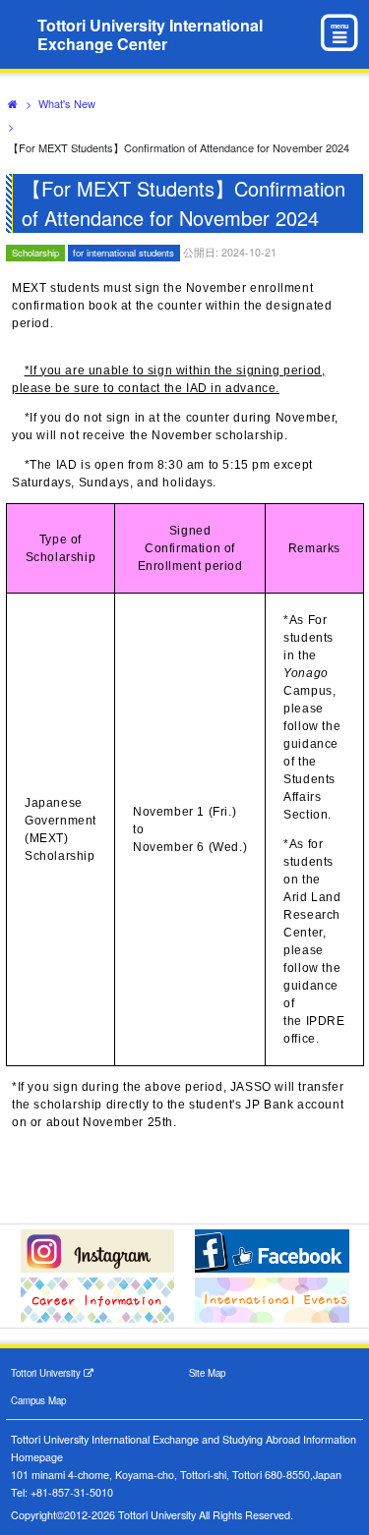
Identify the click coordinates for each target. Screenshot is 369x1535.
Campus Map (38, 1400)
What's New (66, 103)
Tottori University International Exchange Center (150, 34)
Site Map (207, 1373)
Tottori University (47, 1373)
